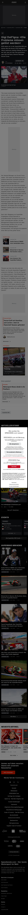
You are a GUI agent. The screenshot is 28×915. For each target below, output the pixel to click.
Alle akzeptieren (14, 444)
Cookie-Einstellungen (14, 486)
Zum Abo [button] (14, 466)
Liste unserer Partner (7, 479)
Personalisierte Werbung (14, 452)
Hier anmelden (21, 469)
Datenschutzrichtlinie (14, 484)
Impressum (14, 482)
